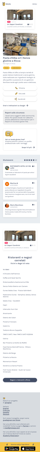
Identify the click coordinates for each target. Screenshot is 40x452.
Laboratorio (16, 68)
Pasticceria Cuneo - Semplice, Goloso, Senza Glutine (19, 296)
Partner (26, 426)
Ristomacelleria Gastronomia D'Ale (16, 282)
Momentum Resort (10, 361)
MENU (34, 4)
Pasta (6, 68)
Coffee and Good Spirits (12, 278)
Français (6, 410)
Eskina (5, 339)
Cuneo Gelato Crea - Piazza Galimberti (17, 290)
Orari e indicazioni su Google (14, 106)
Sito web (22, 94)
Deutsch (6, 414)
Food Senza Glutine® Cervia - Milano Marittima (17, 348)
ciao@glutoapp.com (12, 428)
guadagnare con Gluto (11, 420)
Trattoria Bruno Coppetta (12, 330)
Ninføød (6, 269)
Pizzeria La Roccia (9, 357)
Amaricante (7, 313)
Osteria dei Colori (9, 318)
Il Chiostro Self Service (11, 274)
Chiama (22, 88)
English (6, 408)
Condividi (21, 99)
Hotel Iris (6, 326)
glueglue (8, 403)
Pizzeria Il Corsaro (9, 322)
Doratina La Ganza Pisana (12, 366)
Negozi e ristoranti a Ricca (20, 380)
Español (6, 412)
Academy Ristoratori (11, 436)
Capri (5, 305)
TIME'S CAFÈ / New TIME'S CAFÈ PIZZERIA (18, 334)
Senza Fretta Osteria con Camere (15, 286)
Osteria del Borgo (9, 353)
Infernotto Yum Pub (10, 309)
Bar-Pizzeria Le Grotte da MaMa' (15, 343)
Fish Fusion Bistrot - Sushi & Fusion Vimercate (17, 371)
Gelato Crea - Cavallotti (11, 301)
